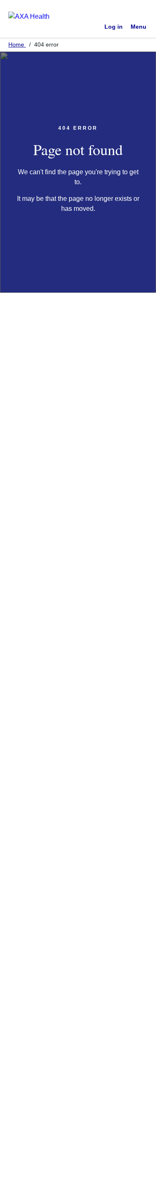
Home (17, 44)
